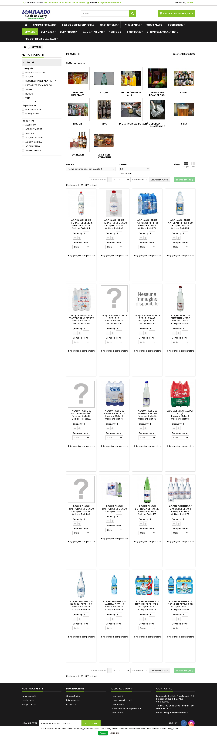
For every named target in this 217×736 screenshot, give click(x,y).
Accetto (103, 733)
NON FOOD (115, 32)
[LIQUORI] (77, 109)
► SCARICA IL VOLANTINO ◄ (162, 32)
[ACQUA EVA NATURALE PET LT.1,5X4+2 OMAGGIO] (147, 298)
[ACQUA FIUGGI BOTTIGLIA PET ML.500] (81, 489)
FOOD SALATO (154, 25)
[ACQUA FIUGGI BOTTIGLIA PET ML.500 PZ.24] (114, 489)
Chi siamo (71, 704)
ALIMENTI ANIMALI (93, 32)
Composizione (80, 242)
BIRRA (183, 123)
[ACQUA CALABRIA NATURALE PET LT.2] (147, 203)
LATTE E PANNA (131, 25)
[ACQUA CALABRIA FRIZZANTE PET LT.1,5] (81, 203)
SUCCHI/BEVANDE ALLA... (131, 94)
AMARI (28, 89)
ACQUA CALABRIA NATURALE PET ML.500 (180, 221)
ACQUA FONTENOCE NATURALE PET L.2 (114, 603)
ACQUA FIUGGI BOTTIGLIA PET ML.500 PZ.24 (114, 509)
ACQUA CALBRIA (33, 141)
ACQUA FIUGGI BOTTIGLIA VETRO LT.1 (147, 507)
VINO (28, 98)
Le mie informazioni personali (126, 708)
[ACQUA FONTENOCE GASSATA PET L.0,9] (180, 489)
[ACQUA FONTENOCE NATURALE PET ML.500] (180, 584)
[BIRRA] (183, 109)
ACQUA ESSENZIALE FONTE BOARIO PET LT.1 (81, 317)
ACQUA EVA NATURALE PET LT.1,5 (114, 317)
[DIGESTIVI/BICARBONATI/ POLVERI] (130, 109)
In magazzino (32, 113)
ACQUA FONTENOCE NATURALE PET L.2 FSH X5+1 (147, 604)
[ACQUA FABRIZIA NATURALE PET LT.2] (114, 394)
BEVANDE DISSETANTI (35, 72)
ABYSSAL (29, 133)
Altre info (114, 733)
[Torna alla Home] (25, 47)
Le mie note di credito (122, 700)
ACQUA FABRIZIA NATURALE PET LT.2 (114, 412)
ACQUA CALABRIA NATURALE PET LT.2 (147, 221)
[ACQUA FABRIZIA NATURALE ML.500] (81, 394)
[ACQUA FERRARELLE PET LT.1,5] (180, 394)
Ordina (70, 164)
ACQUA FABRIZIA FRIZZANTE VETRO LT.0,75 (180, 318)
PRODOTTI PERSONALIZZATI (40, 39)
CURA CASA (47, 32)
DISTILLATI (78, 154)
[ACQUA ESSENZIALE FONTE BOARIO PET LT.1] (81, 298)
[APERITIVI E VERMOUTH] (104, 140)
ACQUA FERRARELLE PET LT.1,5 (180, 412)
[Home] (26, 24)
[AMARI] (183, 78)
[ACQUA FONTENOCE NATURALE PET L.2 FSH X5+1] (147, 584)
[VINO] (104, 109)
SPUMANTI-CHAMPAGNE (157, 125)
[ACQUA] (104, 78)
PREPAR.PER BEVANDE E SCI (38, 85)
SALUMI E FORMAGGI (44, 25)
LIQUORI (29, 93)
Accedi (190, 2)
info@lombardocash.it (175, 712)
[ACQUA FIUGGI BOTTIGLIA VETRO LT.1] (147, 489)
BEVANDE (30, 32)
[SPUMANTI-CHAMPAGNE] (157, 109)
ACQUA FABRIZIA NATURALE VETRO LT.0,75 (147, 413)
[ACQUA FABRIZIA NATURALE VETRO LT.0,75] (147, 394)
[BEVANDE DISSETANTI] (77, 78)
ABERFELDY (30, 124)
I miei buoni (117, 712)
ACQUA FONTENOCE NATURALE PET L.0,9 (81, 603)
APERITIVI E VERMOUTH (104, 156)
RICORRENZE (134, 32)
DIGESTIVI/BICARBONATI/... (134, 123)
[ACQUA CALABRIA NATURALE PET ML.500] (180, 203)
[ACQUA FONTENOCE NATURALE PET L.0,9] (81, 584)
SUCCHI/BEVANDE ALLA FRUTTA (40, 80)
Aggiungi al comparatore (82, 255)
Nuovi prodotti (29, 696)
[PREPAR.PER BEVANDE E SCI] (157, 78)
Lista (193, 166)
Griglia (186, 166)
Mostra (123, 164)
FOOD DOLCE (175, 25)
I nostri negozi (29, 700)
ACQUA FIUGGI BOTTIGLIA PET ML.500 (81, 507)
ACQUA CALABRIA (34, 137)
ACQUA (29, 76)
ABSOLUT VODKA (33, 129)
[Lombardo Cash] (49, 13)
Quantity (77, 233)
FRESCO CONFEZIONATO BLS (78, 25)
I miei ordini (117, 696)
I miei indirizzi (117, 704)
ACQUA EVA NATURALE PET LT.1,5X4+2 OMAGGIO (147, 318)
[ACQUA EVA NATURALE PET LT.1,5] (114, 298)
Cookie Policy (73, 696)
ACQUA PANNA (33, 146)
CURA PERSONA (68, 32)
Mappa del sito (29, 704)
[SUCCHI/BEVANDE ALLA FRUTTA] (130, 78)
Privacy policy (73, 700)
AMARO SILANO (33, 150)
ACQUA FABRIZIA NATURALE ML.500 (81, 412)
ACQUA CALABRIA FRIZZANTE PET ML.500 (114, 221)
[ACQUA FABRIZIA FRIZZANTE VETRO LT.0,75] (180, 298)
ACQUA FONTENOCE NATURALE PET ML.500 (180, 603)
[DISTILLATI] (77, 140)
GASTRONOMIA (109, 25)
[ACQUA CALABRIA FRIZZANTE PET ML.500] (114, 203)
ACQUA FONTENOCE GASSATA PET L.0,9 (180, 507)
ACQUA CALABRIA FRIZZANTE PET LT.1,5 (81, 221)
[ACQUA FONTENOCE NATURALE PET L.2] (114, 584)
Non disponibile (33, 109)
